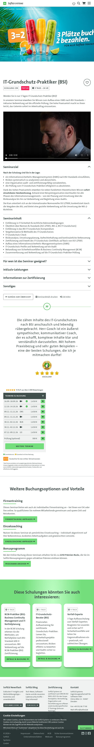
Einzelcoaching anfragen (19, 541)
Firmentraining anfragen (19, 519)
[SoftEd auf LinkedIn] (83, 733)
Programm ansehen (16, 564)
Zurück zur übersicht (19, 297)
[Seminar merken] (87, 82)
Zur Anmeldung (12, 705)
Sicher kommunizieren (63, 733)
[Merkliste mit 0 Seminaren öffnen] (73, 4)
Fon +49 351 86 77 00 (78, 706)
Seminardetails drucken (47, 297)
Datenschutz (39, 733)
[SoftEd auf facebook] (89, 733)
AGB (49, 733)
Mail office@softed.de (79, 709)
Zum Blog (31, 705)
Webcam (49, 736)
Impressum (25, 733)
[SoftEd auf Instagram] (86, 733)
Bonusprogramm (63, 736)
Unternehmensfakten (33, 736)
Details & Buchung (17, 659)
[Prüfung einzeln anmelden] (43, 438)
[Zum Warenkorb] (84, 4)
